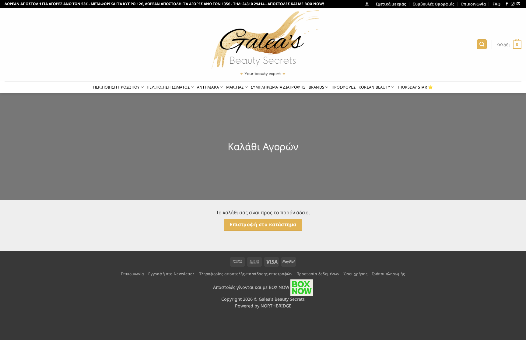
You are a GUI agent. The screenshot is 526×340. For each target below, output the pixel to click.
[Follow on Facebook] (507, 4)
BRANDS (316, 87)
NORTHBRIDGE (276, 306)
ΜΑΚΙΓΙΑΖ (235, 87)
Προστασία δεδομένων (317, 273)
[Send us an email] (518, 4)
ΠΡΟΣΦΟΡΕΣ (343, 87)
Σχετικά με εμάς (391, 4)
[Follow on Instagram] (512, 4)
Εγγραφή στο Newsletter (171, 273)
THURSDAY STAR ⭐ (415, 87)
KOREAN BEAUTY (374, 87)
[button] (367, 4)
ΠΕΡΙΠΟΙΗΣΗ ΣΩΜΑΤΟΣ (168, 87)
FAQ (496, 4)
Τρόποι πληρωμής (388, 273)
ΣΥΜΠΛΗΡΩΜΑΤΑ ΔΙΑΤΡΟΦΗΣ (278, 87)
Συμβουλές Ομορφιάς (433, 4)
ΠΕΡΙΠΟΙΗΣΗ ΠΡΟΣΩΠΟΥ (116, 87)
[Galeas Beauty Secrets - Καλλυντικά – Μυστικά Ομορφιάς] (263, 44)
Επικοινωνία (473, 4)
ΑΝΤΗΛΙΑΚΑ (208, 87)
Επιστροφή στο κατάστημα (263, 224)
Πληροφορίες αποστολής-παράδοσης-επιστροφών (245, 273)
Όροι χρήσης (355, 273)
